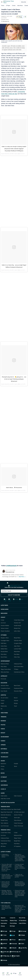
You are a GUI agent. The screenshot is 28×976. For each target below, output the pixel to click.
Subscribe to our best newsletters (14, 593)
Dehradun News (18, 646)
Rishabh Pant (17, 634)
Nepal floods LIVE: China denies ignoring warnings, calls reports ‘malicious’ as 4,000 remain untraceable (20, 915)
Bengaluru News (5, 644)
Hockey (2, 772)
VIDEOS (3, 735)
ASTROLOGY (4, 682)
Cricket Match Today (19, 626)
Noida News (17, 657)
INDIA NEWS (4, 619)
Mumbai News (4, 657)
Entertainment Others (19, 678)
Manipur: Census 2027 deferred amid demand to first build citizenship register (20, 889)
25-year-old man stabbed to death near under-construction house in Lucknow (7, 882)
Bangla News (17, 847)
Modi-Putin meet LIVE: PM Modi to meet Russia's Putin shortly (6, 913)
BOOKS (3, 779)
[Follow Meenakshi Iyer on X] (11, 21)
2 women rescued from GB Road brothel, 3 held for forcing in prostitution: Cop (20, 873)
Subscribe (23, 2)
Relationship (4, 712)
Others (2, 775)
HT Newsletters (22, 926)
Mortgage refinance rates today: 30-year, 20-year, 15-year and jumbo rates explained (7, 898)
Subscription (4, 929)
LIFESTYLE (3, 701)
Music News (4, 672)
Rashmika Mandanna (6, 821)
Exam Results (4, 697)
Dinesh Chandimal (5, 637)
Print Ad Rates (13, 929)
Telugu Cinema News (6, 675)
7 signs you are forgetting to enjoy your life (19, 882)
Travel (15, 712)
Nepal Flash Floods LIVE (6, 818)
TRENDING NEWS (5, 813)
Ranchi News (4, 663)
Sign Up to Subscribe (14, 601)
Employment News (18, 694)
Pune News (16, 660)
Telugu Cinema (17, 844)
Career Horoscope (18, 829)
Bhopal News (17, 644)
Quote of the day (18, 821)
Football (16, 770)
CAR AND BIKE (4, 759)
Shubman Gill (17, 629)
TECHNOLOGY (4, 763)
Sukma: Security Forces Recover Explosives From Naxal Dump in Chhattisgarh (6, 890)
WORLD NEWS (4, 615)
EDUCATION (4, 689)
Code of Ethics (22, 929)
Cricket (13, 5)
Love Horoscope (5, 832)
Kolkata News (4, 655)
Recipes (16, 709)
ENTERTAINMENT (5, 667)
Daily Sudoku (4, 802)
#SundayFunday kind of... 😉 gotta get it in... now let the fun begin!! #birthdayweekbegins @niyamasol (14, 379)
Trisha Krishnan (17, 826)
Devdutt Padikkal (5, 631)
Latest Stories (5, 858)
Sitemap (3, 932)
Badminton (3, 770)
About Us (3, 924)
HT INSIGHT (4, 783)
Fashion (2, 706)
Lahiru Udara (17, 637)
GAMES (3, 799)
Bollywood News (5, 670)
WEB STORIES (4, 719)
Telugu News (4, 850)
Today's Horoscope (18, 832)
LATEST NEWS (4, 611)
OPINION (3, 751)
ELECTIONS (4, 787)
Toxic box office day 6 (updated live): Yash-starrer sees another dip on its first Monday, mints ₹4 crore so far (7, 874)
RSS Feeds (12, 932)
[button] (2, 2)
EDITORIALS (4, 755)
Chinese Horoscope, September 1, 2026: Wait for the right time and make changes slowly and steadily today (20, 900)
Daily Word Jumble (5, 805)
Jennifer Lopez (13, 153)
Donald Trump (4, 826)
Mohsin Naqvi (4, 824)
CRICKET (3, 623)
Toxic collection (4, 829)
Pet (1, 715)
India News (20, 5)
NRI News (3, 852)
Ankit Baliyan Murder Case (7, 815)
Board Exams (17, 691)
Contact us (12, 924)
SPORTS (3, 767)
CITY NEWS (4, 641)
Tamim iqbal (17, 824)
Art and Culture (4, 704)
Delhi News (3, 649)
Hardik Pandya (17, 631)
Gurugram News (18, 649)
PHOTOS (3, 731)
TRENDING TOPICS (5, 836)
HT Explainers (17, 852)
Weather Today (13, 926)
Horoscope (3, 685)
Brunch (16, 704)
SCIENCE (3, 747)
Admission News (5, 691)
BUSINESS (3, 727)
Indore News (4, 652)
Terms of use (22, 924)
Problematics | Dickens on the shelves (5, 862)
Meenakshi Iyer (6, 21)
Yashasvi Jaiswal (4, 634)
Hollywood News (18, 670)
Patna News (4, 660)
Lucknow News (17, 655)
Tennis (15, 772)
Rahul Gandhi (17, 815)
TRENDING (3, 723)
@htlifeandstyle (11, 565)
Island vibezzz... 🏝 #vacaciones (14, 487)
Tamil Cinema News (18, 672)
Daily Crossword (18, 802)
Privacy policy (4, 926)
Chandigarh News (5, 646)
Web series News (5, 678)
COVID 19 (3, 795)
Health (2, 709)
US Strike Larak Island (19, 818)
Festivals (16, 706)
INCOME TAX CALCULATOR (8, 809)
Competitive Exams (5, 694)
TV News (16, 675)
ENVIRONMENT (5, 743)
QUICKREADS (4, 791)
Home (2, 5)
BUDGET (3, 739)
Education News (18, 697)
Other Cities (17, 663)
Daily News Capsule (6, 597)
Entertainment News (6, 847)
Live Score (3, 629)
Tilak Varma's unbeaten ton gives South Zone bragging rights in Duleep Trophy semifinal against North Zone (20, 864)
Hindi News (17, 850)
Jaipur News (17, 652)
